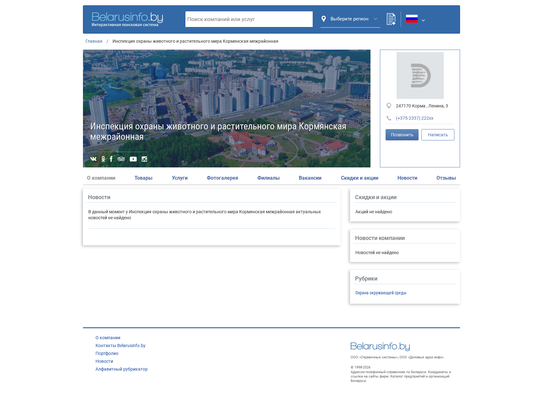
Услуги (180, 178)
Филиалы (268, 178)
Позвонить (402, 134)
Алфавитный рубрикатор (122, 369)
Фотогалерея (222, 178)
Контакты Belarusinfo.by (120, 345)
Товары (143, 178)
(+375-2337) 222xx (414, 118)
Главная (93, 41)
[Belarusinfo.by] (127, 18)
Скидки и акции (359, 178)
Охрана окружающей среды (381, 292)
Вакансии (310, 178)
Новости (407, 178)
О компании (108, 337)
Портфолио (107, 353)
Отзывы (446, 178)
